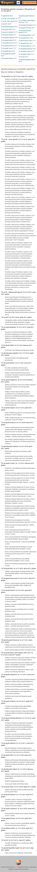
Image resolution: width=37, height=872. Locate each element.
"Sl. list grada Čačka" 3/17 (8, 29)
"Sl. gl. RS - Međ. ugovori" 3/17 (9, 21)
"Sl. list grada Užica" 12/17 (26, 38)
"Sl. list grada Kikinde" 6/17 (8, 35)
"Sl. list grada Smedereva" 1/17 (27, 25)
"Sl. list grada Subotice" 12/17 (27, 35)
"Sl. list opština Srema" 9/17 (26, 51)
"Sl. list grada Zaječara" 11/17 (27, 46)
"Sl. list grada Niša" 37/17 (8, 51)
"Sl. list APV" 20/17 (6, 24)
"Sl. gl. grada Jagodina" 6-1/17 (9, 32)
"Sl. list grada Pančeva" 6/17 (9, 58)
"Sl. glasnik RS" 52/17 (7, 16)
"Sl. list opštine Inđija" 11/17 (26, 54)
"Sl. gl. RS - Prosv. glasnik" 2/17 (9, 18)
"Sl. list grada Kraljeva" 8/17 (8, 40)
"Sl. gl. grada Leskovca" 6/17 (9, 45)
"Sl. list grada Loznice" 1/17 (8, 48)
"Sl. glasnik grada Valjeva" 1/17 (27, 40)
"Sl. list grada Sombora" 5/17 (26, 28)
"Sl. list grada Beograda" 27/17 (9, 26)
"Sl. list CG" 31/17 (23, 57)
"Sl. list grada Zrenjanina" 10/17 (27, 48)
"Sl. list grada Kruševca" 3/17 (9, 43)
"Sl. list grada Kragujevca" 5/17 (9, 37)
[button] (18, 2)
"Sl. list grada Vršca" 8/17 (26, 43)
